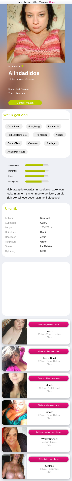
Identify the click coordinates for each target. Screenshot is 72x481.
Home (19, 2)
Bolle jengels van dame (48, 324)
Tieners (27, 2)
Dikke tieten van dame (49, 459)
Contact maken (25, 102)
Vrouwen (43, 2)
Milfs (35, 2)
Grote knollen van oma (48, 351)
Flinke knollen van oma (48, 405)
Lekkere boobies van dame (48, 432)
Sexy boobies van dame (49, 378)
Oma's (52, 2)
